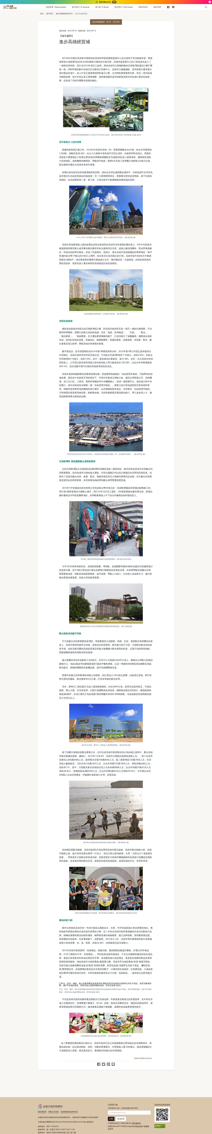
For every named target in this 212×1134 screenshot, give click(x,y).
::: (17, 5)
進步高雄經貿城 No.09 (64, 14)
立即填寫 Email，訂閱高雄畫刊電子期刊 (123, 1108)
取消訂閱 (120, 1119)
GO (114, 2)
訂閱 (111, 1119)
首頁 (41, 14)
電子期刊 (49, 14)
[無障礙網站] (159, 1126)
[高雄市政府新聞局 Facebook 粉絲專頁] (168, 7)
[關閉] (210, 2)
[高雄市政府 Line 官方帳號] (173, 7)
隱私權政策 (42, 1112)
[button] (206, 7)
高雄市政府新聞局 (50, 1106)
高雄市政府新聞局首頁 (162, 1114)
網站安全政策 (53, 1112)
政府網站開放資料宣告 (69, 1112)
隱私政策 (138, 1126)
